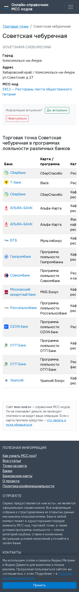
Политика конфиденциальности (28, 486)
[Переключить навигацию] (70, 7)
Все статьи (12, 461)
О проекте (11, 481)
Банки (7, 471)
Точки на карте (15, 466)
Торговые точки (15, 26)
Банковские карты (17, 476)
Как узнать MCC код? (20, 456)
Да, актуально (57, 110)
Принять (39, 585)
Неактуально (17, 118)
